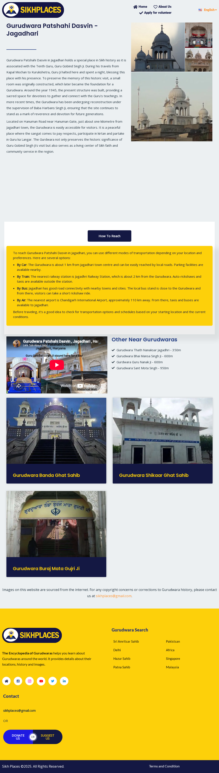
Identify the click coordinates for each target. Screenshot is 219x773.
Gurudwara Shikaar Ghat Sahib (154, 475)
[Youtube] (41, 681)
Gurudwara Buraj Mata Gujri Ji (46, 568)
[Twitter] (52, 681)
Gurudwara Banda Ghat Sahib (46, 475)
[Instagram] (29, 681)
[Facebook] (18, 681)
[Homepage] (6, 681)
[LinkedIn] (64, 681)
